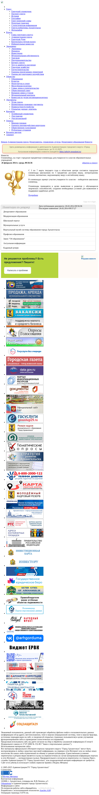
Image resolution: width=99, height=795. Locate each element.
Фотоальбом (16, 30)
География (15, 18)
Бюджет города (18, 62)
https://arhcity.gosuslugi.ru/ (70, 151)
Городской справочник (21, 11)
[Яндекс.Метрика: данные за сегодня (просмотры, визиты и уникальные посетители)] (9, 776)
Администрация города (21, 37)
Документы (11, 100)
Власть (9, 32)
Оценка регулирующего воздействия (27, 74)
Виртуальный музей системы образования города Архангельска (32, 230)
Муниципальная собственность (25, 56)
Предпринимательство (21, 60)
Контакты (10, 111)
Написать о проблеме (17, 270)
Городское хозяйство (20, 67)
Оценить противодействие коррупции (28, 125)
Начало (4, 142)
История (15, 16)
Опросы (9, 121)
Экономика (11, 46)
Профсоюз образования (14, 234)
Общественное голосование (23, 128)
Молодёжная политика (21, 86)
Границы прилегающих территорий (27, 72)
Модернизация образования (16, 216)
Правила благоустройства (22, 107)
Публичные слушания (21, 130)
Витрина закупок (13, 132)
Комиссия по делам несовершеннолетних (29, 97)
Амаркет (10, 135)
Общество (10, 76)
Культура (15, 81)
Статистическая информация (24, 25)
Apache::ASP (45, 790)
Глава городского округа (22, 35)
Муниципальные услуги (14, 225)
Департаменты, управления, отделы (45, 142)
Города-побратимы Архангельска (26, 28)
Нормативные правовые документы (27, 104)
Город (8, 9)
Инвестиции (16, 53)
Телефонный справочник (22, 114)
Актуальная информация (14, 243)
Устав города (17, 102)
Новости (88, 142)
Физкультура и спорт (20, 83)
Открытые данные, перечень (24, 109)
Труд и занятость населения (23, 65)
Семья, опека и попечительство (25, 88)
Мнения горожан (18, 123)
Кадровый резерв (11, 248)
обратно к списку (90, 163)
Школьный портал (12, 221)
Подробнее (33, 195)
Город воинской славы (21, 21)
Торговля (15, 58)
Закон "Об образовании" (14, 239)
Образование (17, 79)
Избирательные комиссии (22, 44)
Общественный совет (20, 90)
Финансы (15, 51)
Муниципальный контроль (23, 95)
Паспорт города (18, 14)
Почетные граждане (20, 23)
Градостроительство (20, 69)
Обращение (6, 783)
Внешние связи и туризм (22, 93)
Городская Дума (18, 39)
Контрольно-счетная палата (23, 42)
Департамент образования (72, 142)
